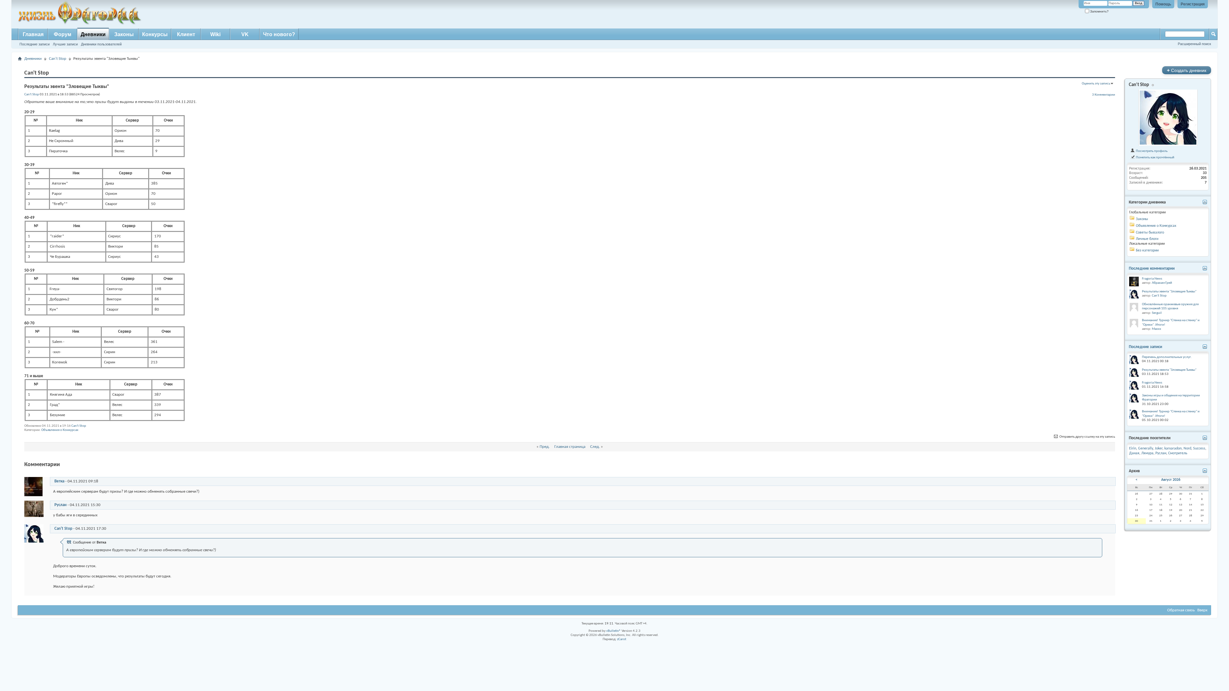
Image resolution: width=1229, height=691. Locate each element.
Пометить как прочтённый (1154, 157)
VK (245, 34)
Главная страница (569, 447)
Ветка (59, 481)
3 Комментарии (1103, 95)
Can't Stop (57, 59)
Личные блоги (1147, 239)
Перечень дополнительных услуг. (1167, 357)
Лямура (1147, 453)
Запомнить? (1099, 11)
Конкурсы (155, 34)
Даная (1134, 453)
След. (595, 447)
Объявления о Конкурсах (59, 430)
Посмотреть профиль (1151, 151)
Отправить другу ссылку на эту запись (1087, 437)
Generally (1145, 448)
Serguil (1157, 313)
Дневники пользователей (101, 44)
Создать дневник (1186, 70)
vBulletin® (613, 631)
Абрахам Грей (1162, 283)
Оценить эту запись (1096, 83)
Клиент (186, 34)
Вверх (1202, 610)
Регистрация (1193, 4)
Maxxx (1156, 329)
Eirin (1132, 448)
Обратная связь (1181, 610)
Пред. (545, 447)
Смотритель (1177, 453)
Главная (33, 34)
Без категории (1147, 250)
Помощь (1163, 4)
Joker (1158, 448)
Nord (1187, 448)
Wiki (215, 34)
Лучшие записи (65, 44)
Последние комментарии (1152, 268)
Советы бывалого (1150, 232)
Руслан (60, 505)
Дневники (93, 34)
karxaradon (1173, 448)
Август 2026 (1170, 480)
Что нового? (279, 34)
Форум (62, 34)
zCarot (621, 639)
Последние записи (35, 44)
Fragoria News (1152, 279)
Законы (124, 34)
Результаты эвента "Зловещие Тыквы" (1169, 291)
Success (1199, 448)
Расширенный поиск (1194, 44)
